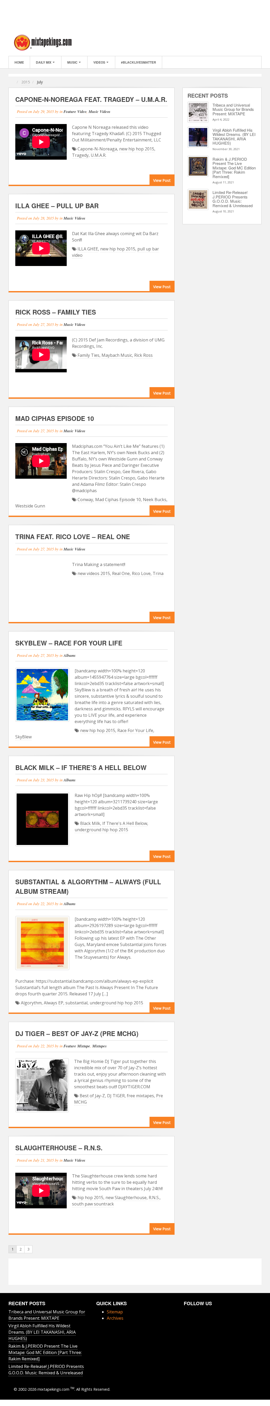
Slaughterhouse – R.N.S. (59, 1147)
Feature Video (75, 111)
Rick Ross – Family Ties (55, 311)
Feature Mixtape (77, 1046)
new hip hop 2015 (136, 149)
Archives (115, 1318)
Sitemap (115, 1312)
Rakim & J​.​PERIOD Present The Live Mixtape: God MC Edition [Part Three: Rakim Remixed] (234, 167)
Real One (121, 573)
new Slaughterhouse (126, 1197)
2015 (25, 81)
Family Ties (88, 355)
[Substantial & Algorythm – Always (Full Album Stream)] (42, 943)
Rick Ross (143, 355)
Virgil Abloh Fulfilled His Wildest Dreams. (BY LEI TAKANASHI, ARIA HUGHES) (234, 136)
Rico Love (141, 573)
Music (72, 62)
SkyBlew (23, 737)
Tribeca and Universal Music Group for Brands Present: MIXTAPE (233, 109)
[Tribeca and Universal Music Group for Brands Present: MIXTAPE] (198, 112)
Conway (85, 499)
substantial (76, 1003)
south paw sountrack (93, 1204)
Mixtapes (99, 1046)
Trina (158, 573)
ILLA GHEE (88, 249)
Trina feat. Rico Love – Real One (72, 536)
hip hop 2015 (90, 1197)
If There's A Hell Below (124, 823)
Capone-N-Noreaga (97, 149)
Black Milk (90, 823)
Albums (70, 655)
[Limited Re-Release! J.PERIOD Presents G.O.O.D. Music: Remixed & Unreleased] (198, 199)
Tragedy (80, 155)
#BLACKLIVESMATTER (138, 62)
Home (19, 62)
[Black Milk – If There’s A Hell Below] (42, 819)
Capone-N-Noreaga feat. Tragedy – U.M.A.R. (91, 99)
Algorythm (31, 1003)
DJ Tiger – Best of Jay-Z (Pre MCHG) (76, 1033)
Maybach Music (117, 355)
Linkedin (248, 42)
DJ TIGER (116, 1096)
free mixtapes (140, 1096)
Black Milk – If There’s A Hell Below (81, 767)
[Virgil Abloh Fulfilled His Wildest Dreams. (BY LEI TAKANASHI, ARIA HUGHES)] (198, 137)
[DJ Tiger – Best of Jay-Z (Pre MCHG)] (42, 1085)
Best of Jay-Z (92, 1096)
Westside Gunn (30, 506)
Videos (99, 62)
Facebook (234, 42)
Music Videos (99, 111)
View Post (162, 180)
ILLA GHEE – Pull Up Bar (57, 205)
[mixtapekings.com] (43, 42)
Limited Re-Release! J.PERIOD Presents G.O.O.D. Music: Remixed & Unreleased (233, 198)
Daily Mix (43, 62)
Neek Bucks (154, 499)
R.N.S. (154, 1197)
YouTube (194, 1312)
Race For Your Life (135, 730)
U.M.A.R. (98, 155)
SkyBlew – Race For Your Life (68, 642)
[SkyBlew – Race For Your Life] (42, 695)
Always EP (53, 1003)
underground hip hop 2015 (101, 830)
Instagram (241, 42)
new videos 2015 (94, 573)
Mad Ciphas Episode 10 (54, 418)
